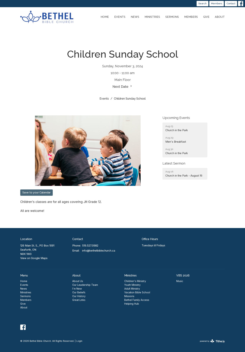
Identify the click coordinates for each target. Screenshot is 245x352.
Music (179, 281)
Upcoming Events (176, 118)
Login (79, 341)
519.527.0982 (90, 245)
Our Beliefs (78, 292)
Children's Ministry (135, 281)
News (135, 16)
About (220, 16)
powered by (210, 344)
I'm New (77, 288)
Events (119, 16)
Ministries (152, 16)
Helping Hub (131, 303)
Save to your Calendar (36, 192)
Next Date (120, 86)
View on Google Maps (34, 258)
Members (216, 3)
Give (206, 16)
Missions (129, 296)
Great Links (78, 299)
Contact (231, 3)
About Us (77, 281)
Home (105, 16)
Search (202, 3)
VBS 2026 (183, 275)
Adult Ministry (132, 288)
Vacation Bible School (137, 292)
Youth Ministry (132, 284)
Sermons (172, 16)
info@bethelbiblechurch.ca (98, 250)
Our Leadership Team (85, 284)
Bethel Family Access (136, 299)
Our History (79, 296)
